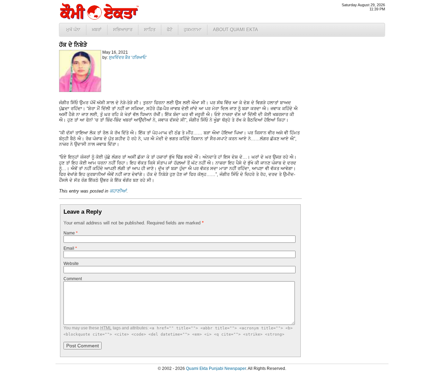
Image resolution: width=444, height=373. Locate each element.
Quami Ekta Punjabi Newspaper (216, 368)
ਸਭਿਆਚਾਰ (123, 29)
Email (70, 248)
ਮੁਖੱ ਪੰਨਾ (73, 29)
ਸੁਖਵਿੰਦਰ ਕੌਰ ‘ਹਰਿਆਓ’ (128, 57)
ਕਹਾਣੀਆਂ (118, 191)
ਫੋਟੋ (169, 29)
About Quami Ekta (235, 29)
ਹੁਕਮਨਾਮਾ (193, 29)
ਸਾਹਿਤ (149, 29)
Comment (72, 278)
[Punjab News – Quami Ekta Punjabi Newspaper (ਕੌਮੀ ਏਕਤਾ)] (99, 18)
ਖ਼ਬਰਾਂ (97, 29)
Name (70, 233)
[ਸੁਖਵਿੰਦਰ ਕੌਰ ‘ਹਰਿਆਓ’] (80, 90)
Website (71, 263)
